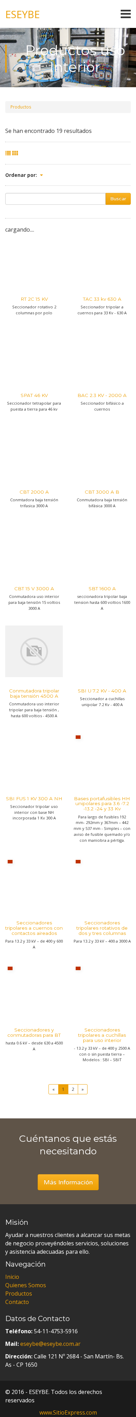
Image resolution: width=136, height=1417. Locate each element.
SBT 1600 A (102, 588)
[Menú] (85, 14)
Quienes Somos (25, 1285)
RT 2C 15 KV (34, 299)
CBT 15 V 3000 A (34, 588)
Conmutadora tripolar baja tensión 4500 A (34, 693)
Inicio (12, 1277)
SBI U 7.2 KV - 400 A (102, 690)
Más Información (68, 1182)
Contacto (17, 1302)
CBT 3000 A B (102, 492)
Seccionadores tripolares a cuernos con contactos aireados (34, 928)
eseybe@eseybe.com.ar (50, 1344)
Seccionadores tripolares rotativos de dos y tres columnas (102, 928)
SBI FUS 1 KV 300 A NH (34, 798)
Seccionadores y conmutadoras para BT (34, 1032)
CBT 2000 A (34, 492)
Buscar (118, 199)
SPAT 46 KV (34, 395)
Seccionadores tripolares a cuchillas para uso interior (102, 1035)
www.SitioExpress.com (68, 1412)
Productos (20, 107)
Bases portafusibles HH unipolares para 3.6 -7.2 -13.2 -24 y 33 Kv (102, 804)
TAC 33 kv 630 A (102, 299)
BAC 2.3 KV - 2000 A (102, 395)
